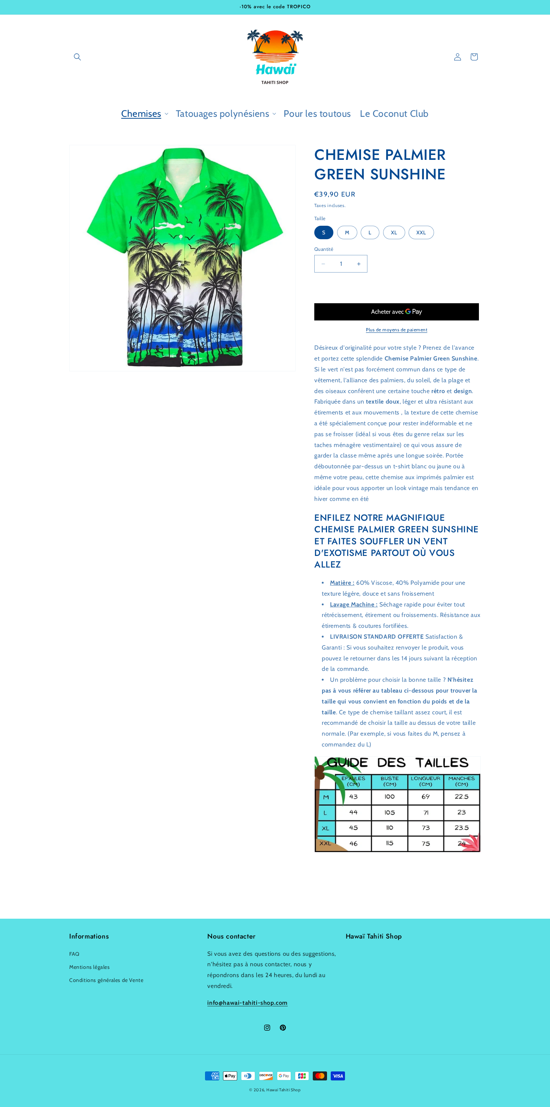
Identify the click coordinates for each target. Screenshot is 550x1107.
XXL (421, 232)
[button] (77, 57)
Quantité (323, 249)
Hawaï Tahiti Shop (283, 1089)
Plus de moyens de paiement (396, 329)
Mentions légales (89, 967)
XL (394, 232)
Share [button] (329, 876)
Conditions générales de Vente (106, 980)
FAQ (74, 954)
